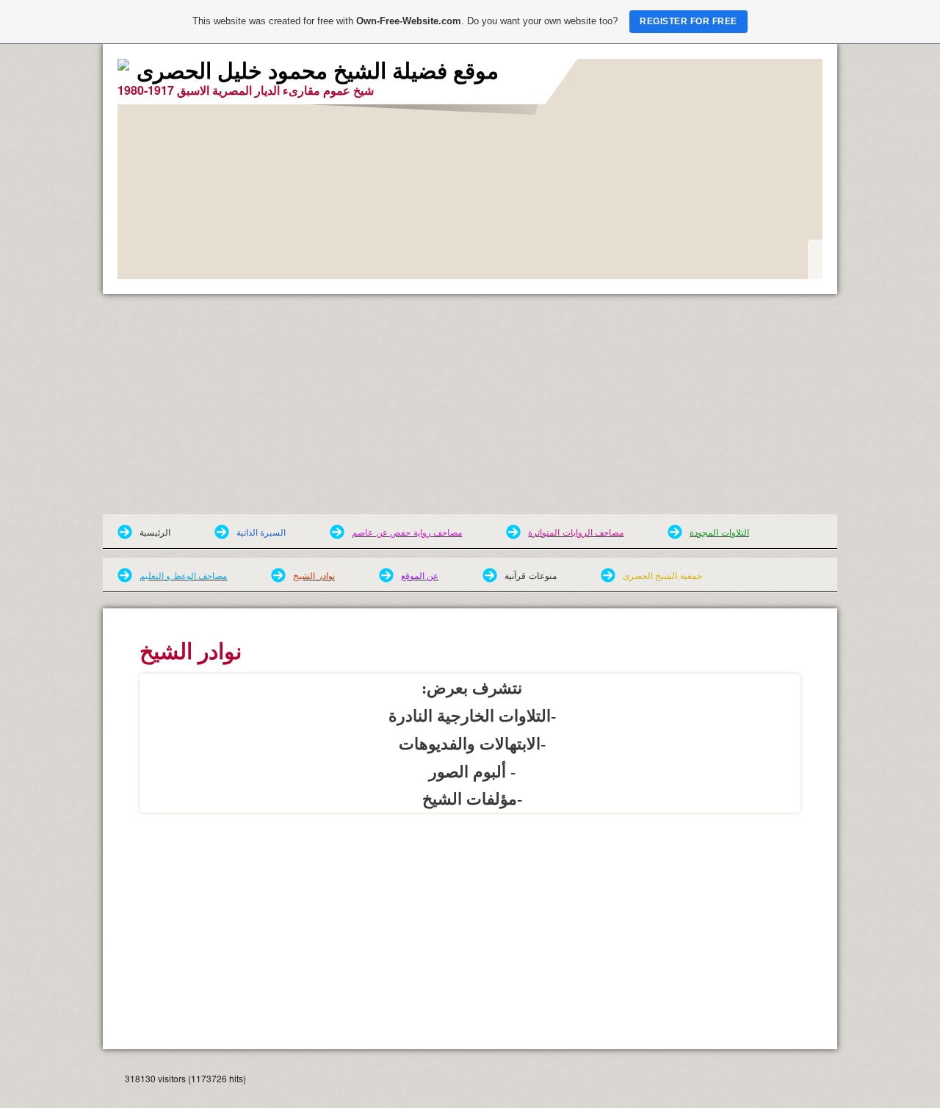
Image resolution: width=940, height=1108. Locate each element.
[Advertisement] (470, 404)
